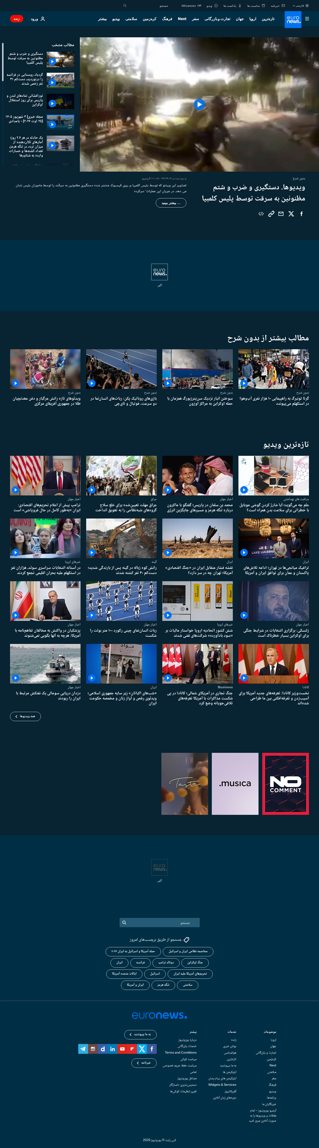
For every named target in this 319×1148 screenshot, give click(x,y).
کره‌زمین (149, 18)
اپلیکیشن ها (229, 1072)
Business (225, 687)
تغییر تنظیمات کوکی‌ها (183, 1091)
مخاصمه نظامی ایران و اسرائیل (188, 951)
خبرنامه (146, 1063)
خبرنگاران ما (269, 1104)
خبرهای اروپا (73, 562)
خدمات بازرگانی (187, 1046)
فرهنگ (167, 18)
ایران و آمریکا (135, 985)
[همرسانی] (281, 214)
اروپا (252, 18)
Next (182, 18)
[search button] (125, 5)
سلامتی (131, 18)
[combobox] (148, 5)
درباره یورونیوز (187, 1040)
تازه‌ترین (268, 18)
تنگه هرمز (163, 985)
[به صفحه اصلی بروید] (293, 19)
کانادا (305, 687)
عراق (154, 499)
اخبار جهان (226, 499)
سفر (195, 18)
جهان (240, 18)
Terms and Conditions (181, 1053)
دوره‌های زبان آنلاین (224, 1098)
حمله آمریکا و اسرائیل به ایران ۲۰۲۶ (133, 951)
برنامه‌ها (271, 1098)
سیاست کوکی (188, 1059)
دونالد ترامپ (166, 963)
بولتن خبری (229, 1046)
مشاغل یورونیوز (187, 1079)
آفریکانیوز (230, 1091)
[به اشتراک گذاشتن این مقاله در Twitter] (291, 214)
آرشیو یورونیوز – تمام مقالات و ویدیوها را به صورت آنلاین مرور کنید (262, 1116)
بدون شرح (302, 392)
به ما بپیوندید (228, 1065)
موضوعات (270, 1032)
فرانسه (140, 963)
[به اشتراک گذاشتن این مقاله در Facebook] (301, 214)
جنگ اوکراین (195, 963)
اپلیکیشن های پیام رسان (222, 1079)
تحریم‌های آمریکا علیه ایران (190, 974)
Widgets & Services (222, 1085)
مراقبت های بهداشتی (296, 499)
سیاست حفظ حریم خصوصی (180, 1065)
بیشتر (193, 1032)
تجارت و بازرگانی (217, 18)
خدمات (231, 1032)
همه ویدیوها (27, 716)
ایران (306, 562)
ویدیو (116, 18)
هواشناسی (230, 1053)
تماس (193, 1072)
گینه (154, 562)
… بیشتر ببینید (171, 203)
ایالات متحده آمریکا (124, 974)
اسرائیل (155, 974)
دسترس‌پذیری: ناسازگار (183, 1085)
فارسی (300, 5)
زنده (17, 19)
